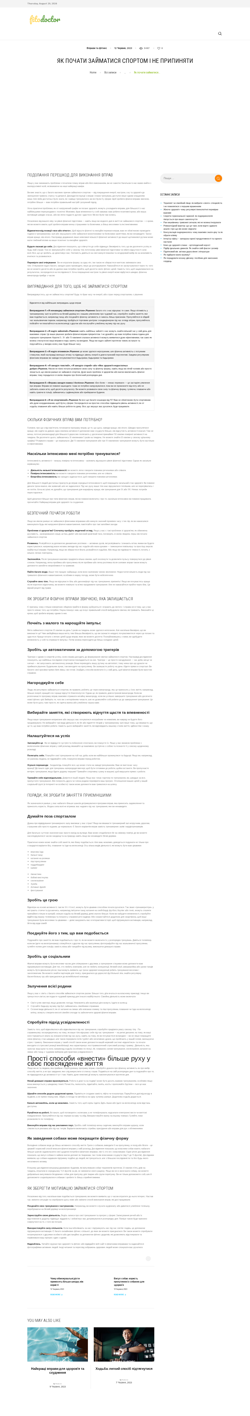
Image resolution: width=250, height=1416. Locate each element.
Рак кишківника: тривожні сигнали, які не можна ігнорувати (192, 222)
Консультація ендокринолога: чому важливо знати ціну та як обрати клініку (193, 234)
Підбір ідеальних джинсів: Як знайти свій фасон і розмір (190, 248)
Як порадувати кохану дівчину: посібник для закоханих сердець (190, 259)
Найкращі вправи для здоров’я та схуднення (57, 1371)
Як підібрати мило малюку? (176, 255)
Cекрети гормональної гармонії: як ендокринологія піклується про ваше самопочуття (188, 217)
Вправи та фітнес (97, 48)
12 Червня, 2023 (123, 48)
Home (93, 72)
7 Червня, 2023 (124, 1383)
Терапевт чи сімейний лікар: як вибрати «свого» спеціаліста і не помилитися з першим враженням (192, 204)
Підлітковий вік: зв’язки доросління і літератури (186, 252)
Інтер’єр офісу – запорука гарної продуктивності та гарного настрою (192, 240)
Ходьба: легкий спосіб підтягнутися (124, 1369)
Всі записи (110, 72)
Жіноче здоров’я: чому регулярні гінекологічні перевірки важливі (190, 211)
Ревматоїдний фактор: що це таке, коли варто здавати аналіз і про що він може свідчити (190, 227)
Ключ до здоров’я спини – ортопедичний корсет (186, 245)
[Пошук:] (191, 178)
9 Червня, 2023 (58, 1387)
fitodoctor (58, 1384)
